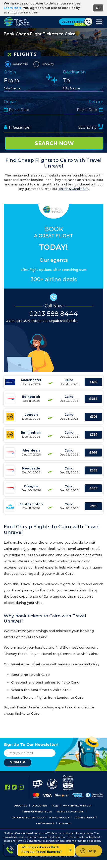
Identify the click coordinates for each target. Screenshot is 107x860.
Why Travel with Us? (77, 805)
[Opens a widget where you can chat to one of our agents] (88, 851)
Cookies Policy (84, 817)
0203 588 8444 (53, 314)
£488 (93, 399)
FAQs (55, 805)
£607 (93, 488)
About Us (20, 805)
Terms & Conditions (73, 189)
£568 (93, 452)
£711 (93, 506)
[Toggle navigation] (99, 23)
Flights (25, 54)
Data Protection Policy (28, 817)
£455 (93, 382)
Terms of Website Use (37, 811)
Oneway (48, 64)
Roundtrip (20, 64)
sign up (17, 762)
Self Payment (45, 823)
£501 (93, 416)
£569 (93, 470)
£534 (93, 434)
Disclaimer (39, 805)
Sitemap (64, 823)
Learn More (13, 8)
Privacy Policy (59, 817)
